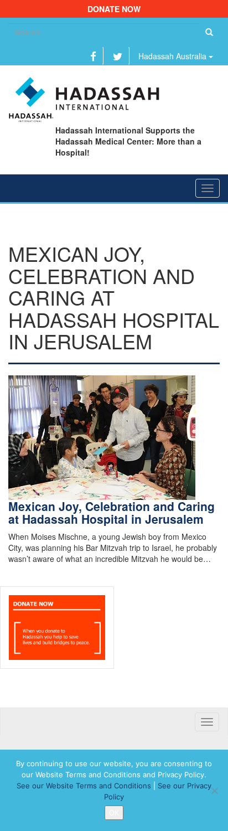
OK (114, 812)
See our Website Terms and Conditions (84, 785)
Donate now (114, 8)
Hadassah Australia (173, 55)
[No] (214, 790)
